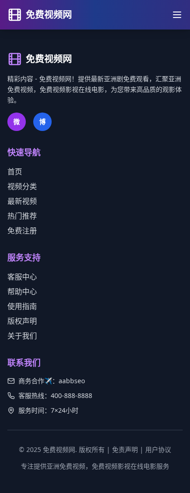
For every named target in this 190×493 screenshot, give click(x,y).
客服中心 (22, 277)
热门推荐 (22, 216)
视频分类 (22, 186)
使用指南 (22, 306)
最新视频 (22, 201)
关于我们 (22, 336)
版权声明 (22, 321)
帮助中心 (22, 291)
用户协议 (158, 449)
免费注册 (22, 231)
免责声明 (125, 449)
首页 (14, 171)
